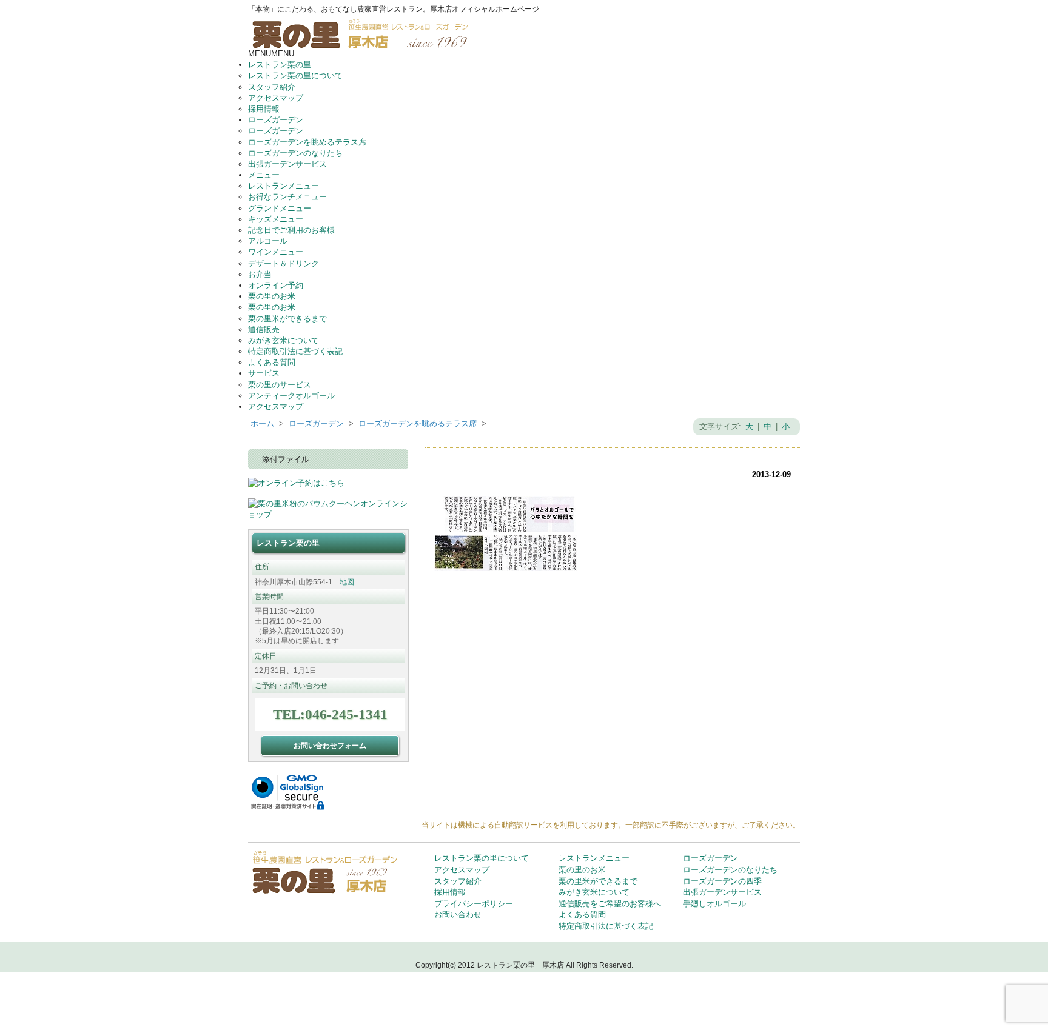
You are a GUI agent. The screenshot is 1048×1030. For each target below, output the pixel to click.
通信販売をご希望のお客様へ (610, 903)
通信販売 (264, 329)
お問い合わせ (458, 914)
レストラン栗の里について (295, 75)
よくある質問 (271, 362)
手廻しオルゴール (714, 903)
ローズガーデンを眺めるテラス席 (307, 142)
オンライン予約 (275, 285)
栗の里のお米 (271, 296)
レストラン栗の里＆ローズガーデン (363, 31)
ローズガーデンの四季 (722, 881)
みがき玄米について (283, 340)
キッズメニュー (275, 219)
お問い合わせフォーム (330, 745)
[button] (271, 53)
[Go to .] (488, 423)
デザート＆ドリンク (283, 263)
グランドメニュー (279, 208)
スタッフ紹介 (271, 87)
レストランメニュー (283, 185)
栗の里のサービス (279, 384)
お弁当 (260, 274)
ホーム (262, 423)
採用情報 (264, 108)
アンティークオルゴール (291, 395)
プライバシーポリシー (473, 903)
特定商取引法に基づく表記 (295, 351)
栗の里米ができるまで (287, 318)
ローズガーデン (275, 119)
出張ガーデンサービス (287, 164)
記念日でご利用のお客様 (291, 230)
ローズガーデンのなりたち (295, 153)
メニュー (264, 174)
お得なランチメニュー (287, 196)
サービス (264, 373)
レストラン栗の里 (279, 64)
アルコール (267, 241)
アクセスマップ (275, 97)
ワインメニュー (275, 251)
